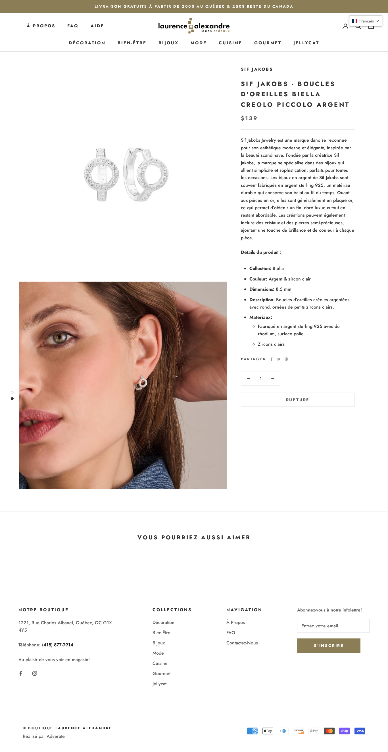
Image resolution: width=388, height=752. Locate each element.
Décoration (87, 43)
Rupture (298, 400)
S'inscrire (329, 645)
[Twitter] (279, 359)
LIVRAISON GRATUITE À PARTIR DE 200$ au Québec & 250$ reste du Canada (194, 6)
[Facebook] (271, 359)
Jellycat (306, 43)
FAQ (73, 26)
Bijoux (168, 43)
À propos (41, 26)
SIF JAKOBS (257, 69)
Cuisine (230, 43)
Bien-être (132, 43)
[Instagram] (34, 672)
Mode (199, 43)
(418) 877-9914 (57, 645)
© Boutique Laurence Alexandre (67, 728)
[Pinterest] (286, 359)
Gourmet (267, 43)
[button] (365, 21)
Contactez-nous (242, 643)
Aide (97, 26)
